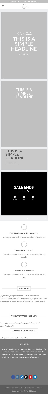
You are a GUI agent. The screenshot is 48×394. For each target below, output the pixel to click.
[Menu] (3, 6)
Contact (38, 388)
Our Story (10, 388)
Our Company (28, 388)
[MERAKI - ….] (24, 6)
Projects (18, 388)
